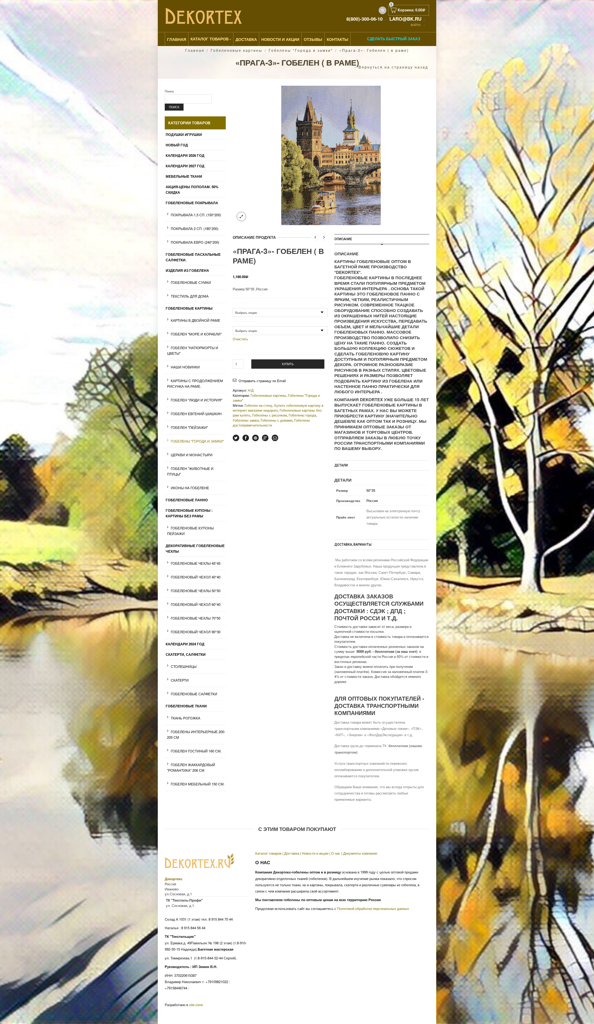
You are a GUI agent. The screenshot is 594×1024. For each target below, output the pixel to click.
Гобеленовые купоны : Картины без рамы (189, 513)
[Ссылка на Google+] (265, 438)
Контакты (337, 39)
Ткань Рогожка (185, 717)
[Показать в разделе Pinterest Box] (255, 438)
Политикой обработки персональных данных (373, 908)
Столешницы (184, 666)
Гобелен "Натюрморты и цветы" (192, 350)
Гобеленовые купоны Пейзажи (190, 530)
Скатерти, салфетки (186, 654)
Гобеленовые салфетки (194, 693)
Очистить (240, 339)
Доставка (246, 39)
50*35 (370, 490)
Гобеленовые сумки (191, 282)
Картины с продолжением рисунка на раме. (195, 383)
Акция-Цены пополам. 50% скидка (192, 189)
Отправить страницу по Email (262, 380)
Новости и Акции (280, 39)
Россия (372, 500)
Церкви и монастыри (192, 454)
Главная (176, 39)
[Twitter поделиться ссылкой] (236, 438)
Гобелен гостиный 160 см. (196, 750)
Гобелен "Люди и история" (196, 399)
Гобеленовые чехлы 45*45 (195, 563)
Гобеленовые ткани (186, 706)
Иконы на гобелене (190, 487)
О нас (335, 853)
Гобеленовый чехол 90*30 (195, 631)
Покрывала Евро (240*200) (195, 242)
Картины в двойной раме (195, 320)
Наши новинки (185, 366)
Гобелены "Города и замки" (301, 50)
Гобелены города (302, 415)
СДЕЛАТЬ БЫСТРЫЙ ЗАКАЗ (393, 38)
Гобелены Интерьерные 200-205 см (196, 734)
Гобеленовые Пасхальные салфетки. (193, 257)
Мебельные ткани (184, 176)
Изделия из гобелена (187, 270)
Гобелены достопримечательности (271, 422)
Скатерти (180, 680)
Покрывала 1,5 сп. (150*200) (196, 214)
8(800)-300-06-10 (364, 18)
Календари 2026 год (185, 155)
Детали (341, 465)
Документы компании (360, 853)
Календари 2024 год (185, 644)
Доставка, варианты (352, 544)
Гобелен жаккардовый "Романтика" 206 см (191, 767)
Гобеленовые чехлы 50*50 (195, 590)
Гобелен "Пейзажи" (189, 427)
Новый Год (177, 145)
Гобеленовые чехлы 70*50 (195, 618)
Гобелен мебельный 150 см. (198, 783)
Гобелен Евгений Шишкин (196, 413)
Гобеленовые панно (187, 499)
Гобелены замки (246, 420)
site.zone (196, 1004)
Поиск (169, 91)
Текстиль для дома (190, 296)
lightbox (241, 216)
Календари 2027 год (185, 165)
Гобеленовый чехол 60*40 (195, 604)
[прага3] (331, 154)
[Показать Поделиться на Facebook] (245, 438)
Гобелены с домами (276, 420)
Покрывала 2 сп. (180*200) (194, 228)
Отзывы (313, 39)
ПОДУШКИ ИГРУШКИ (184, 134)
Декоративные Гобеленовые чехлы (195, 548)
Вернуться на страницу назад (393, 67)
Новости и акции (315, 853)
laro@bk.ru (405, 18)
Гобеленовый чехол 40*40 (195, 576)
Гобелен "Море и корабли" (196, 333)
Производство (244, 323)
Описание (343, 239)
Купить (288, 364)
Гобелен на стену (258, 405)
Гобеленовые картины (236, 50)
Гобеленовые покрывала (192, 202)
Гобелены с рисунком (269, 415)
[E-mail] (275, 438)
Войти (415, 25)
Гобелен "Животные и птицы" (190, 471)
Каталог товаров (209, 39)
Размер (239, 305)
